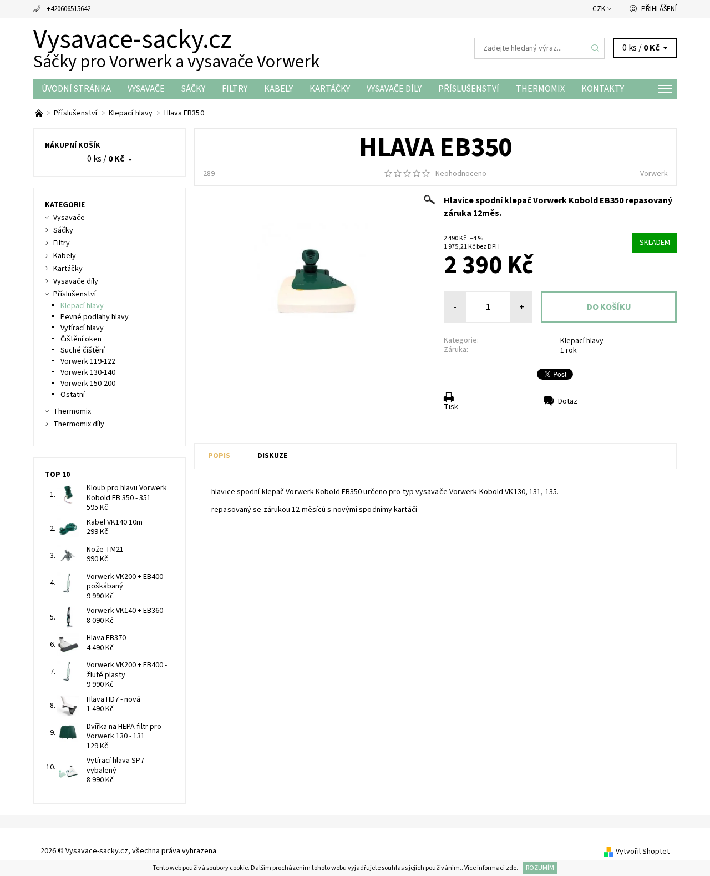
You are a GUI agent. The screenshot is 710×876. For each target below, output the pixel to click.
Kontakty (602, 89)
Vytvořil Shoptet (643, 851)
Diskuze (272, 455)
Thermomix (540, 89)
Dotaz (567, 401)
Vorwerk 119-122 (87, 361)
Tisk (451, 406)
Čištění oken (81, 339)
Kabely (278, 89)
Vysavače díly (394, 89)
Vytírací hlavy (82, 328)
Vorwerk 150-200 (87, 383)
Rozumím (540, 868)
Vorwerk (654, 173)
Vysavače (146, 89)
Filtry (234, 89)
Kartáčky (330, 89)
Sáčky (193, 89)
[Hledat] (596, 48)
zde (511, 868)
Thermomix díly (78, 424)
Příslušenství (468, 89)
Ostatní (72, 394)
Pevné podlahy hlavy (94, 317)
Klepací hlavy (582, 340)
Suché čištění (82, 350)
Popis (219, 455)
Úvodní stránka (76, 89)
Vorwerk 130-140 (87, 372)
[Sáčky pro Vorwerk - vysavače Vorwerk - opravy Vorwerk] (39, 113)
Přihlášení (659, 9)
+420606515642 (68, 9)
